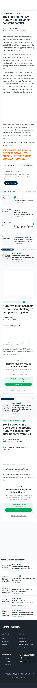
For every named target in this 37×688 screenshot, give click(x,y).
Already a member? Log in (18, 390)
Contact (4, 648)
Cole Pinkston (13, 28)
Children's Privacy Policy (25, 644)
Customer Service (23, 638)
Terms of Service (23, 648)
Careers (4, 644)
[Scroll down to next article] (33, 264)
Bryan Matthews (8, 317)
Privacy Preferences (18, 677)
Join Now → (18, 384)
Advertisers (5, 641)
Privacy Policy (22, 641)
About (4, 638)
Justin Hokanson (13, 439)
